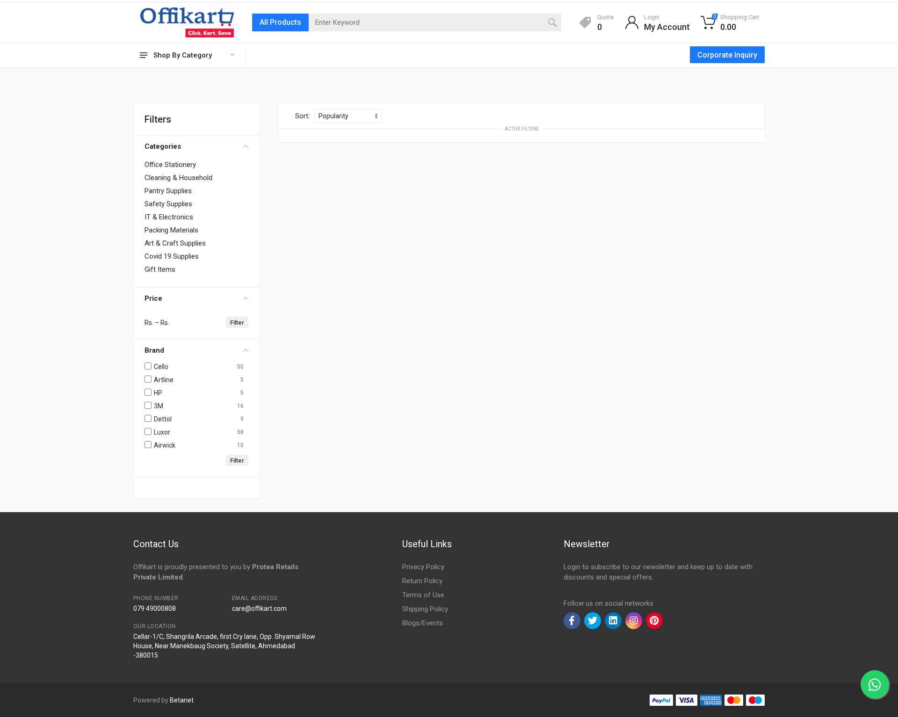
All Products (280, 22)
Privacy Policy (423, 567)
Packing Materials (171, 230)
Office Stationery (170, 164)
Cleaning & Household (178, 178)
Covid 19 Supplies (172, 256)
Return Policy (422, 581)
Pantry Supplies (168, 191)
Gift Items (160, 269)
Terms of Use (423, 595)
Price (153, 298)
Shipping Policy (425, 609)
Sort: (302, 116)
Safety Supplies (168, 204)
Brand (154, 350)
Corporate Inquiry (727, 55)
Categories (163, 146)
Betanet (182, 700)
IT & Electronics (169, 217)
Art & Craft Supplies (175, 243)
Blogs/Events (422, 623)
